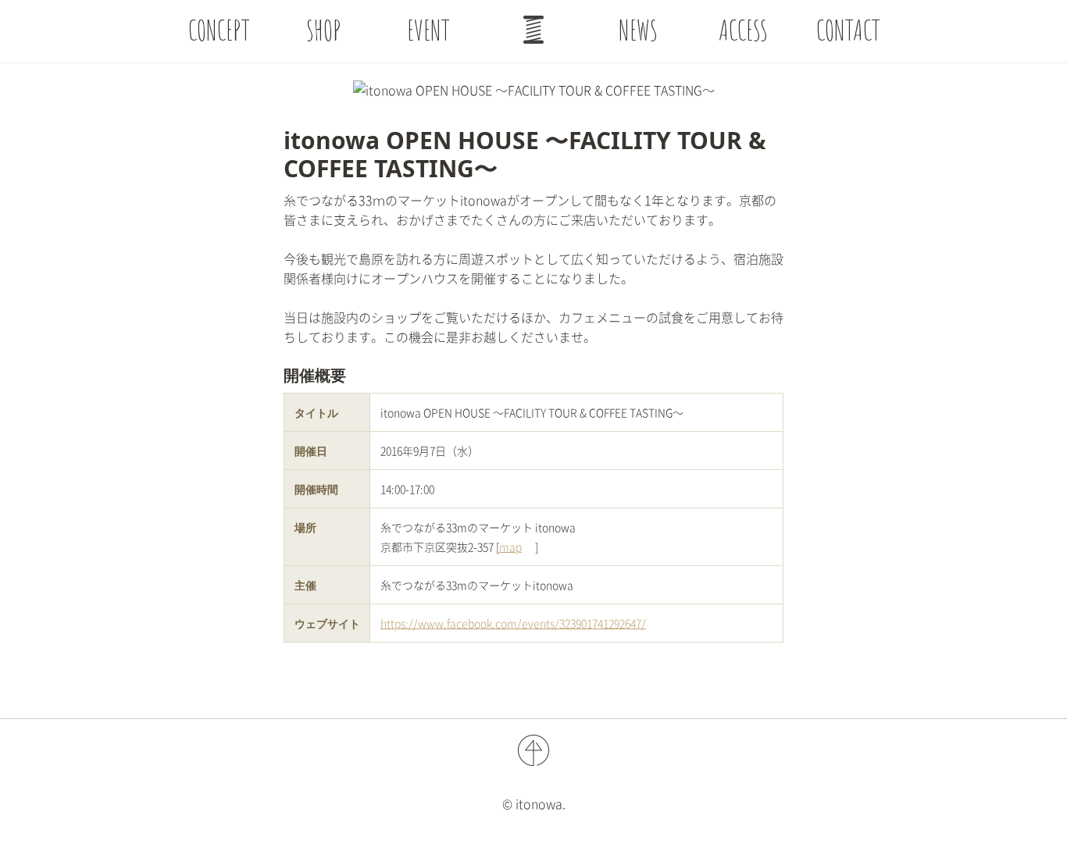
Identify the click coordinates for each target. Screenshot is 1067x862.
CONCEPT (219, 30)
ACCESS (743, 30)
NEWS (638, 30)
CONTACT (848, 30)
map (510, 546)
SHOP (323, 30)
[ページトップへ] (533, 30)
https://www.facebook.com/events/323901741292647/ (513, 623)
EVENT (428, 30)
